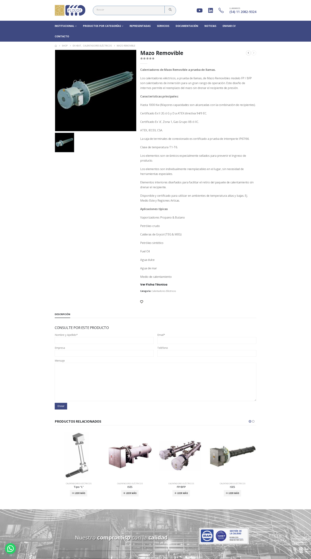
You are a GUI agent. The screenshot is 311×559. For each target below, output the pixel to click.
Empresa (60, 347)
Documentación (187, 26)
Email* (161, 335)
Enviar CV (229, 26)
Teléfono (162, 347)
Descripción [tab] (62, 314)
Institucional (64, 26)
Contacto (62, 36)
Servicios (163, 26)
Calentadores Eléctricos (164, 291)
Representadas (140, 26)
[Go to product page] (78, 455)
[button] (250, 421)
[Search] (170, 9)
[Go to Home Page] (56, 46)
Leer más (80, 493)
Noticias (210, 26)
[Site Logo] (70, 10)
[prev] (248, 52)
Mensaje (60, 360)
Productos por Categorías (102, 26)
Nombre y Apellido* (66, 335)
